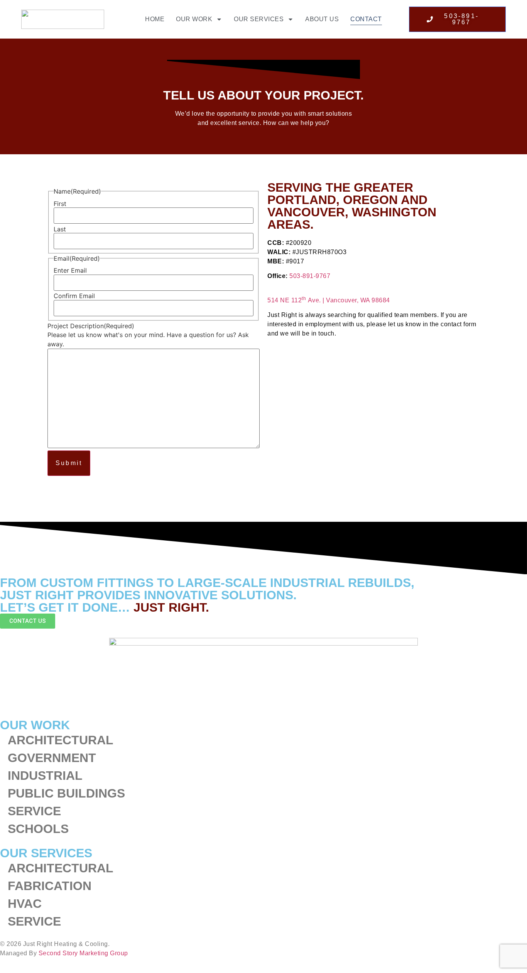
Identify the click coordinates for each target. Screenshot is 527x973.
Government (52, 758)
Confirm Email (74, 296)
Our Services (259, 19)
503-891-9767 (309, 276)
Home (154, 19)
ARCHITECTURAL (60, 868)
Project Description (90, 326)
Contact (366, 19)
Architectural (60, 740)
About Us (322, 19)
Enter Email (70, 270)
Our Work (194, 19)
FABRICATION (49, 886)
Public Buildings (66, 793)
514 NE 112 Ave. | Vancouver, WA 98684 (328, 300)
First (60, 204)
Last (60, 229)
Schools (38, 829)
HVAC (25, 904)
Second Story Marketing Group (83, 953)
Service (34, 811)
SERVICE (34, 921)
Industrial (45, 775)
